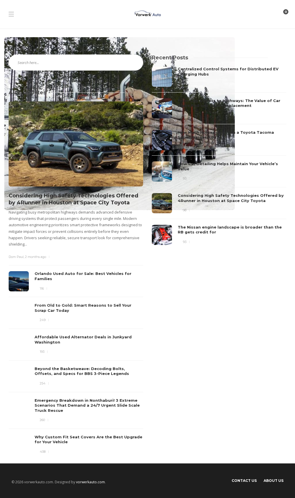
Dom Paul (16, 257)
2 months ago (35, 257)
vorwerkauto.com (90, 482)
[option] (219, 156)
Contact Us (244, 480)
